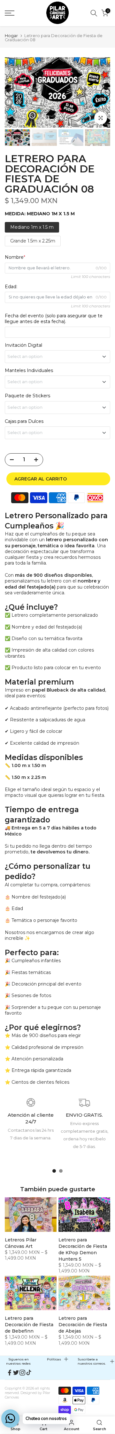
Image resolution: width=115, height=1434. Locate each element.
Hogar (11, 36)
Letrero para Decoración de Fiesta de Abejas (82, 1324)
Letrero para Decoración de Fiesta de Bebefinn (29, 1324)
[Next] (105, 92)
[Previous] (9, 92)
